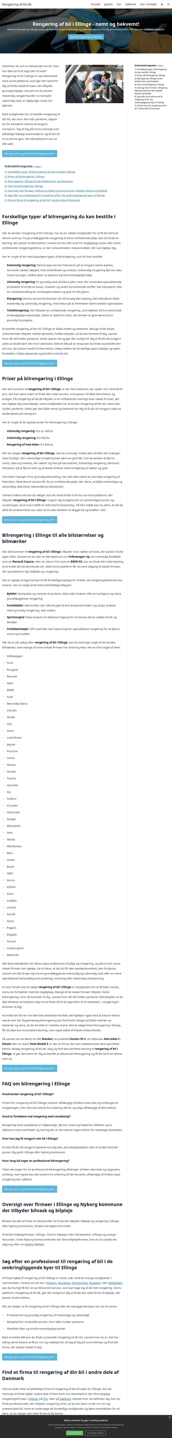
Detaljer (114, 1427)
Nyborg (51, 1283)
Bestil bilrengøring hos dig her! (86, 36)
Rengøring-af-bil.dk (16, 4)
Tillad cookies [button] (74, 1433)
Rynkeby (95, 1283)
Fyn (119, 4)
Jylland (108, 4)
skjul (37, 166)
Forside (95, 4)
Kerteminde (80, 1283)
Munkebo (64, 1283)
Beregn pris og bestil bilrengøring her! (29, 153)
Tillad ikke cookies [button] (95, 1433)
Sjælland (130, 4)
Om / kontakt (148, 4)
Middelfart (115, 1283)
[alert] (86, 1426)
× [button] (170, 1417)
